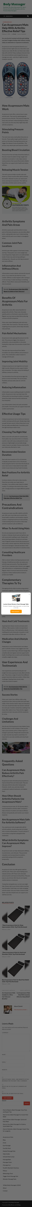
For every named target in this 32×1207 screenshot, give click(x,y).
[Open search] (28, 16)
